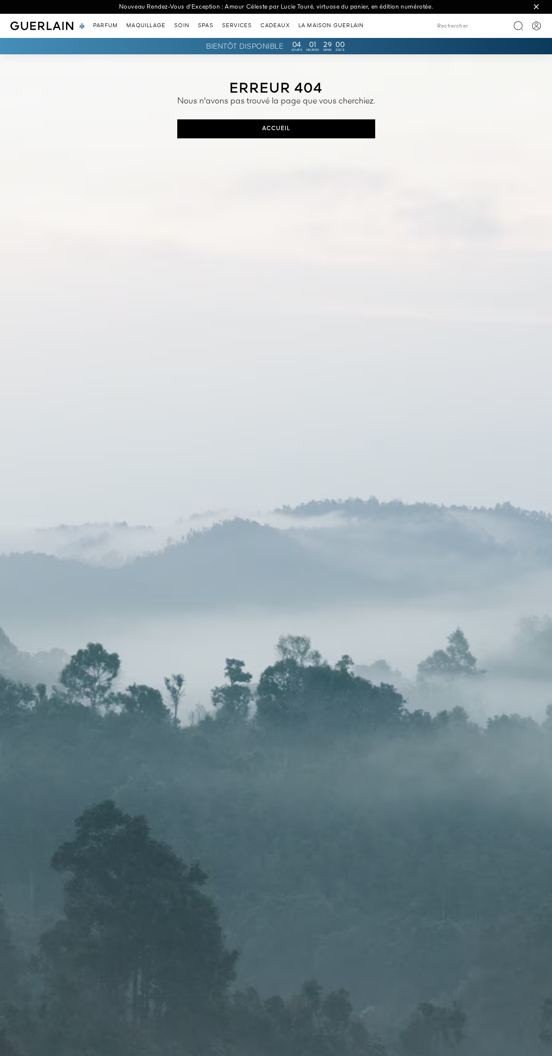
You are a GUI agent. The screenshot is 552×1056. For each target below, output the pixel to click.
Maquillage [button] (146, 25)
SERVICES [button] (237, 25)
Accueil (276, 128)
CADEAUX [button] (274, 25)
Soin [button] (181, 25)
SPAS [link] (205, 25)
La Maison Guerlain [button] (331, 25)
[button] (536, 6)
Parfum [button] (105, 25)
